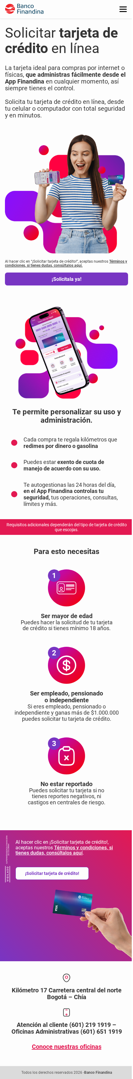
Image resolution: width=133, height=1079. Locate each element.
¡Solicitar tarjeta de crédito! (52, 873)
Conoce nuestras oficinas (66, 1047)
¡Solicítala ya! (66, 279)
